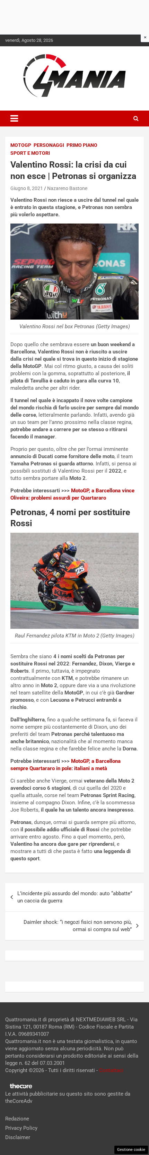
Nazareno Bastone (67, 188)
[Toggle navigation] (14, 118)
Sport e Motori (30, 153)
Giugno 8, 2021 (26, 188)
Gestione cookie (131, 1149)
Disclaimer (17, 1137)
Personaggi (49, 145)
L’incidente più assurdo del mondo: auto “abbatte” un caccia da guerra (74, 897)
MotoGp (20, 145)
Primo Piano (82, 145)
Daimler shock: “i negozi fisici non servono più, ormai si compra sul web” (78, 925)
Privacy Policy (21, 1128)
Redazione (17, 1119)
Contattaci (111, 1070)
